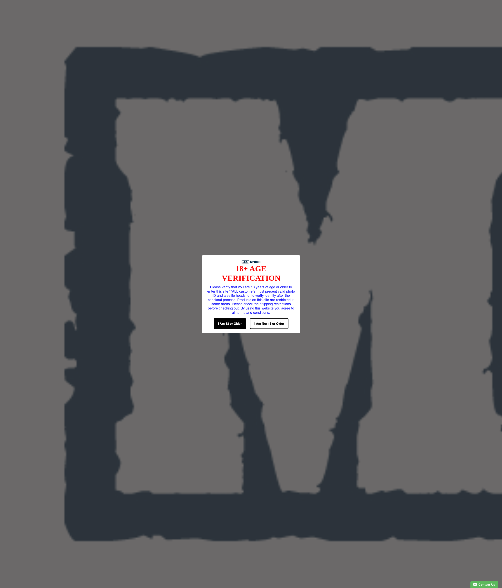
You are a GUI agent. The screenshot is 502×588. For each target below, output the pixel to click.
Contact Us (486, 584)
